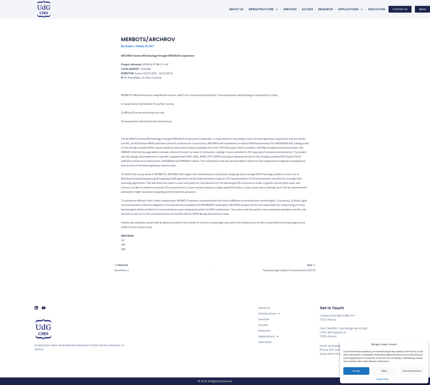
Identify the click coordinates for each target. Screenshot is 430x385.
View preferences (412, 370)
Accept (356, 370)
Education (376, 9)
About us (236, 9)
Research (325, 9)
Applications (348, 9)
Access (307, 9)
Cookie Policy (382, 378)
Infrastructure (261, 9)
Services (290, 9)
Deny (384, 370)
